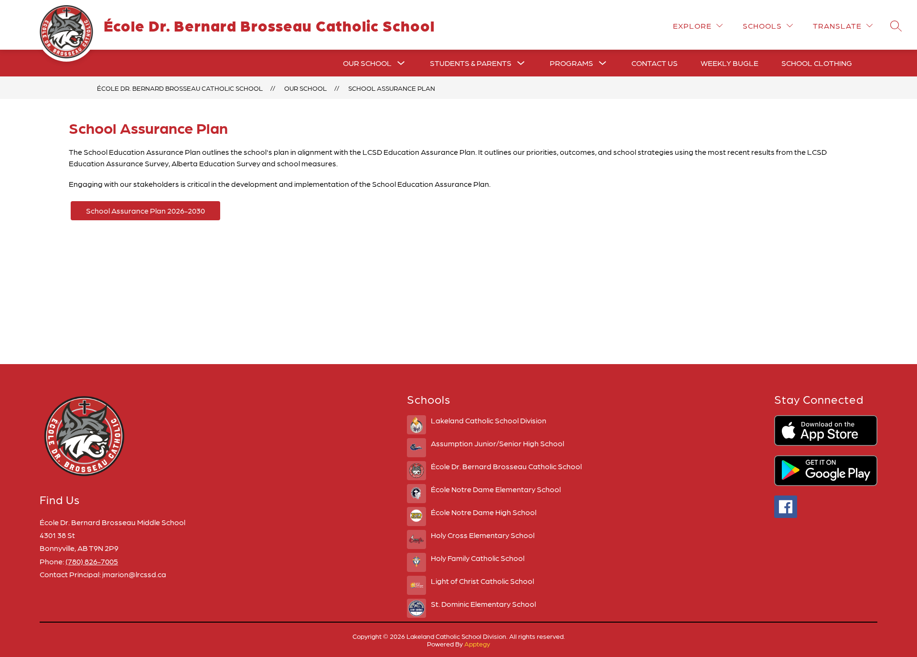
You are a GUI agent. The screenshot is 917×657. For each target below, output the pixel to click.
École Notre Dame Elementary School (496, 489)
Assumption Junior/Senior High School (497, 443)
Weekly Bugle (729, 62)
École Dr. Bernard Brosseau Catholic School (180, 88)
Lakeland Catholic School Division (488, 420)
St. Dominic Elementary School (483, 603)
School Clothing (816, 62)
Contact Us (654, 62)
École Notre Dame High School (483, 512)
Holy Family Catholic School (477, 557)
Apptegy (477, 643)
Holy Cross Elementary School (482, 534)
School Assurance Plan (391, 88)
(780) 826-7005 (91, 561)
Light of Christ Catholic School (482, 580)
